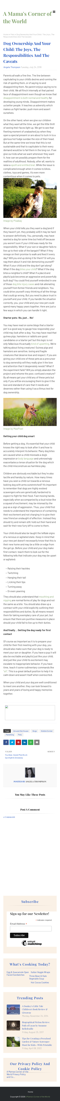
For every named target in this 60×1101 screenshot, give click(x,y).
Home (5, 34)
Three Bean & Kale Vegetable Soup (38, 977)
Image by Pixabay (12, 220)
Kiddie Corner (46, 731)
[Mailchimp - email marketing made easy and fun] (31, 945)
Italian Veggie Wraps (40, 972)
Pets (12, 34)
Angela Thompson (12, 67)
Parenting (10, 734)
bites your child (28, 269)
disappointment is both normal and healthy (25, 97)
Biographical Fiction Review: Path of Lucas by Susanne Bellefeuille (36, 1025)
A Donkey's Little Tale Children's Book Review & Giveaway (35, 1009)
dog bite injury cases (23, 284)
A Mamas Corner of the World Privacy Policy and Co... (17, 1074)
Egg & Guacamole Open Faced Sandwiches (18, 973)
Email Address (18, 923)
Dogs (34, 731)
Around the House (20, 731)
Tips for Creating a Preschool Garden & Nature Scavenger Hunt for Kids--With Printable (37, 1041)
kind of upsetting (40, 343)
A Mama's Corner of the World (37, 1096)
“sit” (5, 671)
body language (26, 458)
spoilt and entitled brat (23, 164)
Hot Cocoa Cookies (40, 982)
